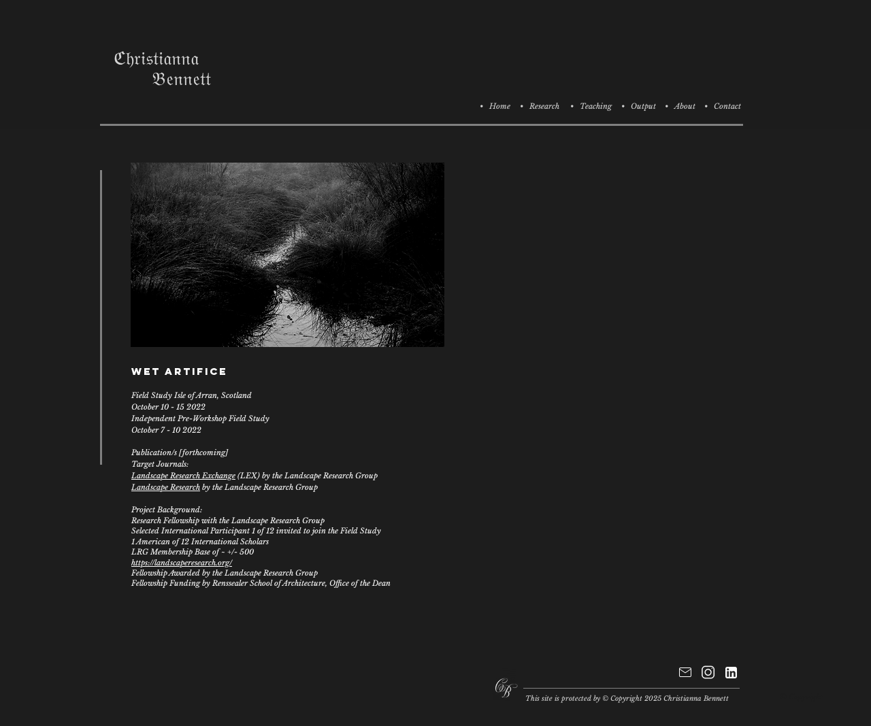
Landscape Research (165, 487)
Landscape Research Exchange (183, 475)
